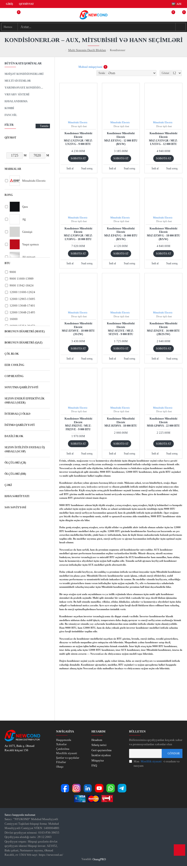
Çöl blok (12, 353)
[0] (16, 15)
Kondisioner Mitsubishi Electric (78, 139)
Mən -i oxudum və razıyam (156, 764)
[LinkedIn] (87, 788)
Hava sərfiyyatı (17, 496)
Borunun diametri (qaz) (23, 342)
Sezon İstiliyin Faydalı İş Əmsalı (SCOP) (25, 449)
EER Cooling (14, 365)
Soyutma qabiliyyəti (21, 387)
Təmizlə (44, 126)
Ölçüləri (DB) (15, 473)
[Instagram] (76, 788)
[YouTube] (99, 788)
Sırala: (102, 73)
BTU (7, 263)
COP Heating (14, 376)
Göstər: (166, 73)
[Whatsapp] (110, 788)
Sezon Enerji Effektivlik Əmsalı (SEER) (24, 400)
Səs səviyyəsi (15, 507)
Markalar (13, 169)
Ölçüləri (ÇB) (15, 462)
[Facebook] (65, 788)
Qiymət (10, 137)
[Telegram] (122, 788)
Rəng (9, 195)
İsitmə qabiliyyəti (20, 425)
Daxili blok (14, 436)
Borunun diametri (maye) (25, 331)
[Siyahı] (68, 67)
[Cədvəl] (62, 67)
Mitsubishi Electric (78, 122)
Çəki (8, 485)
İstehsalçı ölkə (17, 413)
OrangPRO (99, 859)
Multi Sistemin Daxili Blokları (87, 50)
